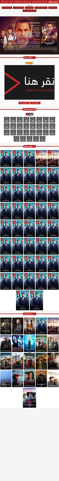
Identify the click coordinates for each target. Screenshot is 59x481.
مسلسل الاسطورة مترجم (35, 29)
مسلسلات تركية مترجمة (7, 43)
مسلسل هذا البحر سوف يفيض (41, 8)
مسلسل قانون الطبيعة (7, 8)
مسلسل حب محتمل (29, 8)
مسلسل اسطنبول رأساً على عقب (29, 11)
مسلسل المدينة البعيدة (27, 2)
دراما (35, 39)
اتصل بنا (6, 2)
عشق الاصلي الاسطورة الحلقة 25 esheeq (22, 42)
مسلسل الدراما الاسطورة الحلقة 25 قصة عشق (20, 43)
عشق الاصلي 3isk (34, 42)
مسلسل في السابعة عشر (18, 8)
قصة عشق (44, 2)
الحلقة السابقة (24, 103)
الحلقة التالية (35, 103)
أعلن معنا (11, 2)
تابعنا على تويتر (29, 5)
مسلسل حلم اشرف (52, 8)
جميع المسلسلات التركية (37, 2)
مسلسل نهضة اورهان (18, 2)
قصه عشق (12, 42)
